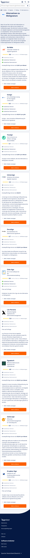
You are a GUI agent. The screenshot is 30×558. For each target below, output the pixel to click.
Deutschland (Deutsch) (13, 553)
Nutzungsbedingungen (6, 528)
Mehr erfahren (15, 87)
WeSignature (17, 10)
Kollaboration (5, 10)
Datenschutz (4, 523)
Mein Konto (4, 544)
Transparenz (4, 525)
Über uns (3, 534)
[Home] (1, 10)
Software (3, 536)
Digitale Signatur (11, 10)
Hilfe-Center (4, 546)
